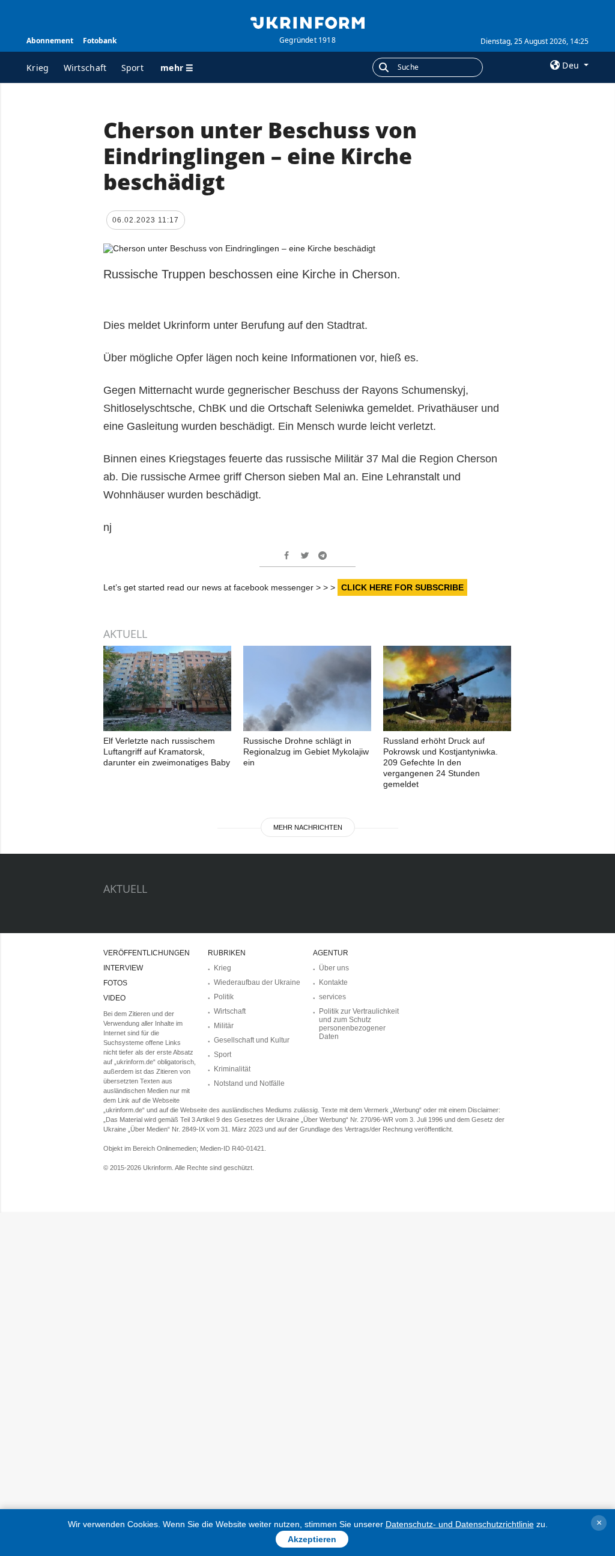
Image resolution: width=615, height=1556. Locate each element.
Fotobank (100, 40)
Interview (123, 968)
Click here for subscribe (402, 587)
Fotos (115, 983)
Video (114, 998)
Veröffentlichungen (146, 953)
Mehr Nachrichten (307, 827)
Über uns (334, 968)
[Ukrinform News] (307, 21)
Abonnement (49, 40)
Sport (132, 67)
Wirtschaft (85, 67)
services (332, 997)
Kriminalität (232, 1069)
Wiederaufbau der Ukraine (257, 982)
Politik (224, 997)
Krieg (37, 67)
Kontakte (333, 982)
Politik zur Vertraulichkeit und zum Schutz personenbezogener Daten (359, 1024)
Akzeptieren (312, 1539)
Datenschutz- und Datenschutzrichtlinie (460, 1524)
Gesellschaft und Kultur (251, 1040)
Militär (224, 1026)
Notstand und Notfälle (249, 1083)
